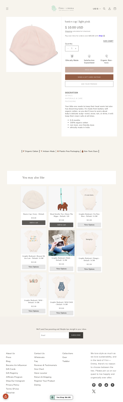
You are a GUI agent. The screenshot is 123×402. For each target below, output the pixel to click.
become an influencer (16, 365)
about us (10, 353)
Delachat (10, 392)
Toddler (66, 361)
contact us (39, 353)
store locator (40, 373)
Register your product (44, 381)
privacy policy (12, 385)
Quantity (68, 44)
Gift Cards (11, 369)
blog (8, 361)
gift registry (12, 373)
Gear (64, 357)
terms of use (12, 389)
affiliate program (14, 377)
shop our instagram (15, 381)
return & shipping (42, 377)
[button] (7, 8)
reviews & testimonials (45, 365)
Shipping (68, 31)
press (8, 357)
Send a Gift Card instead (89, 77)
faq (36, 361)
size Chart (39, 369)
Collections (67, 353)
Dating (37, 385)
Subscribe (76, 335)
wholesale (39, 357)
